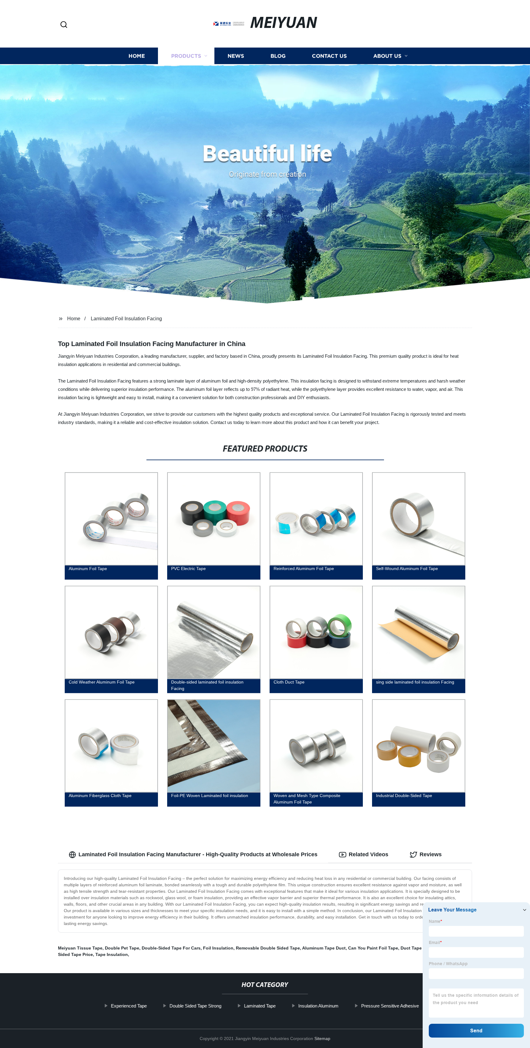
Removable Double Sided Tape (268, 948)
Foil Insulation (218, 948)
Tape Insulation (111, 954)
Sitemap (322, 1038)
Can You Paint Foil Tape (373, 948)
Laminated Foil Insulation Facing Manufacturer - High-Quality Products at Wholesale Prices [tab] (198, 854)
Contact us (329, 56)
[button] (64, 25)
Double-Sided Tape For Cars (171, 948)
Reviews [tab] (431, 854)
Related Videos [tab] (368, 854)
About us (387, 56)
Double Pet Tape (122, 948)
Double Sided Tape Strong (195, 1005)
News (236, 56)
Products (186, 56)
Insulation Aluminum (318, 1005)
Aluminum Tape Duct (324, 948)
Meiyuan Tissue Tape (80, 948)
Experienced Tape (129, 1005)
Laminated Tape (260, 1005)
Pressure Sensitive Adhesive (390, 1005)
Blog (278, 56)
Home (137, 56)
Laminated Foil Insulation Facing (126, 318)
